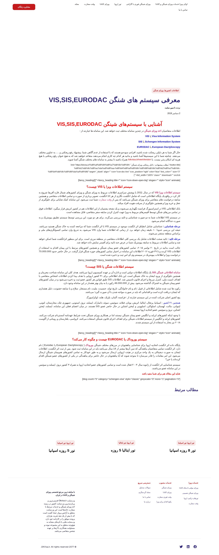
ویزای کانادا (104, 4)
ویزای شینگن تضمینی (190, 493)
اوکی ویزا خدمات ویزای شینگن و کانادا (171, 4)
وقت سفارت (89, 4)
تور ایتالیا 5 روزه (123, 450)
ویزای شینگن (166, 488)
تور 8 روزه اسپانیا (183, 450)
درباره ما (147, 502)
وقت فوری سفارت (164, 497)
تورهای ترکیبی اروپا (191, 498)
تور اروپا (117, 4)
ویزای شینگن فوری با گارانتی (138, 4)
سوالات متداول (144, 488)
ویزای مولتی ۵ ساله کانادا (188, 488)
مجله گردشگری (144, 492)
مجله (77, 4)
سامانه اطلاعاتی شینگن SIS (166, 272)
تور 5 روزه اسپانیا (62, 450)
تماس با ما (183, 10)
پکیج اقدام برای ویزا (164, 502)
